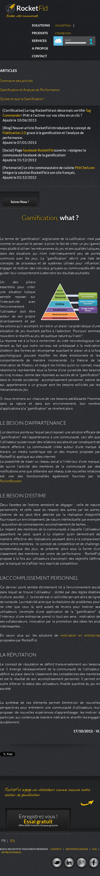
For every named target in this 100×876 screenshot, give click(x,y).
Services (39, 41)
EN (12, 841)
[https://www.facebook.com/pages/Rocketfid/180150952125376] (94, 863)
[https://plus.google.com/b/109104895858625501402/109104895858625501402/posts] (81, 863)
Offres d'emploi (11, 852)
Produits (40, 33)
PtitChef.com (85, 167)
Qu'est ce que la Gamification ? (22, 99)
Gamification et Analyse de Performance (30, 90)
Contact (39, 56)
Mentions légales (77, 849)
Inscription (63, 25)
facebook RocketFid (38, 150)
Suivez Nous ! (20, 202)
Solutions (41, 25)
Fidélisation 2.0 (14, 133)
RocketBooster (11, 481)
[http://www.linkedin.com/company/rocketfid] (69, 863)
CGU (94, 849)
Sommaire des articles (16, 80)
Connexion (63, 33)
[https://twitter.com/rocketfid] (57, 863)
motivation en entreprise (80, 635)
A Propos (40, 48)
